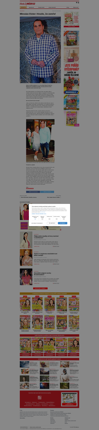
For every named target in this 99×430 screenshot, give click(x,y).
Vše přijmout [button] (62, 223)
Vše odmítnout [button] (52, 223)
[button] (49, 213)
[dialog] (49, 215)
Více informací (42, 211)
